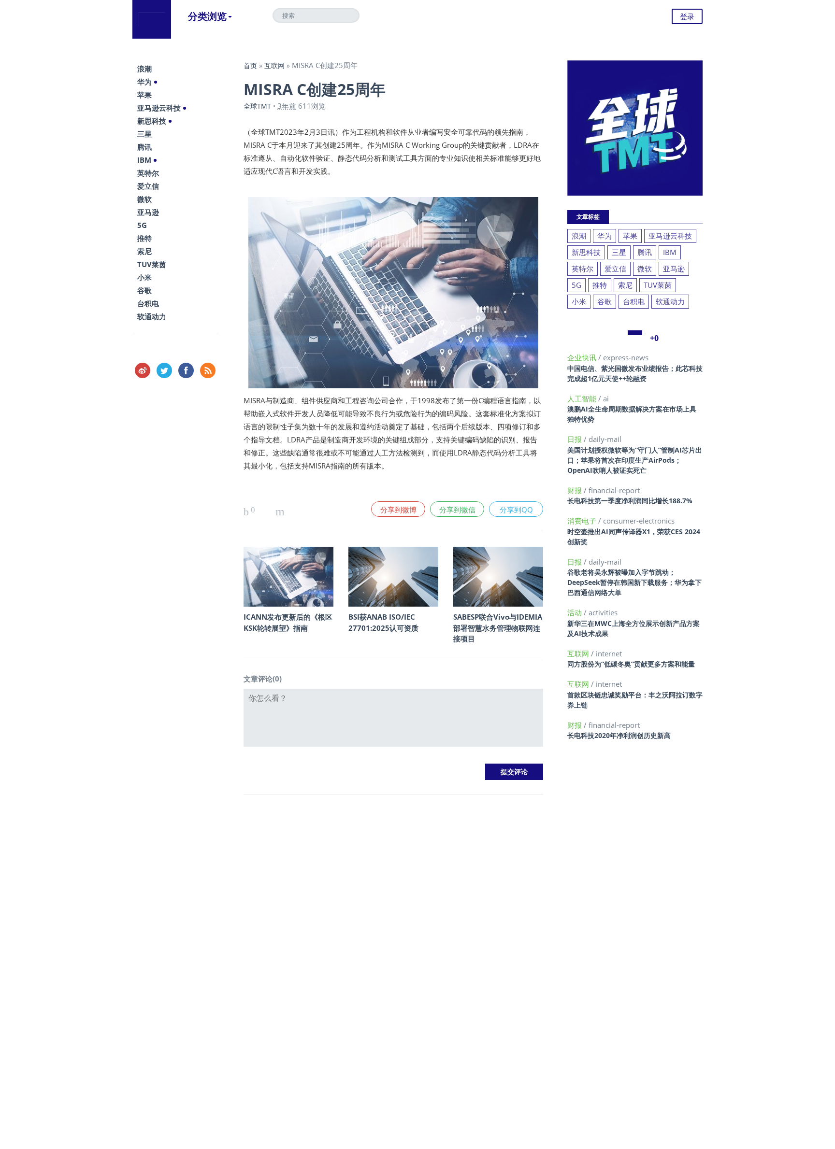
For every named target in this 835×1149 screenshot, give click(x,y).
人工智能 (582, 398)
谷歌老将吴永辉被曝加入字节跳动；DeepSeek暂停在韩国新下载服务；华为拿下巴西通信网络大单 (634, 582)
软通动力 (151, 316)
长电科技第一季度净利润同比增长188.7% (629, 500)
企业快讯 (582, 357)
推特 (144, 238)
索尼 (144, 251)
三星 (144, 134)
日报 (575, 439)
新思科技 (151, 121)
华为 (144, 81)
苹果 (144, 94)
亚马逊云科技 (159, 108)
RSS (208, 370)
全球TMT (257, 106)
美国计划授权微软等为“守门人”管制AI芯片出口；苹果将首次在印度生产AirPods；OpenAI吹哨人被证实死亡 (634, 460)
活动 (575, 612)
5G (142, 225)
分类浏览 (207, 16)
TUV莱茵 (151, 264)
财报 (575, 490)
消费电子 (582, 520)
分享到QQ (516, 509)
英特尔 (148, 173)
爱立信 (148, 186)
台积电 (148, 303)
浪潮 (144, 68)
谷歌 (144, 290)
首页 (250, 65)
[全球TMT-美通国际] (151, 19)
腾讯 (144, 147)
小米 (144, 277)
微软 (144, 199)
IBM (144, 160)
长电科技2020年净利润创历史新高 (619, 735)
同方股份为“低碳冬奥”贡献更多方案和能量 (631, 663)
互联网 (274, 65)
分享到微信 (457, 509)
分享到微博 (398, 509)
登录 (687, 16)
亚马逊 (148, 212)
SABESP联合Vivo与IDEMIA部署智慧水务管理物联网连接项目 (497, 627)
